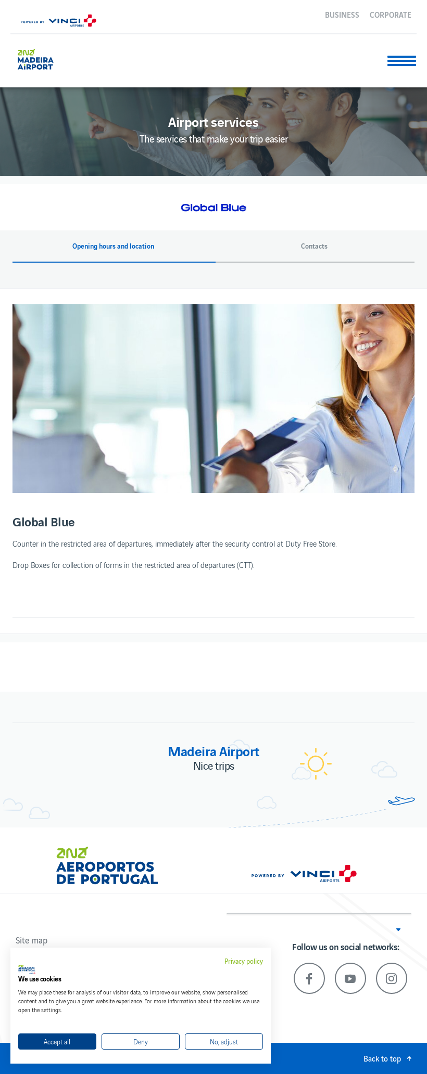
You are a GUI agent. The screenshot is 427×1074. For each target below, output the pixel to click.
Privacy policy (243, 961)
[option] (213, 398)
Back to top (382, 1058)
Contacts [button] (314, 246)
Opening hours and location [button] (113, 246)
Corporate (390, 14)
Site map (31, 940)
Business (342, 14)
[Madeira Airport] (43, 58)
